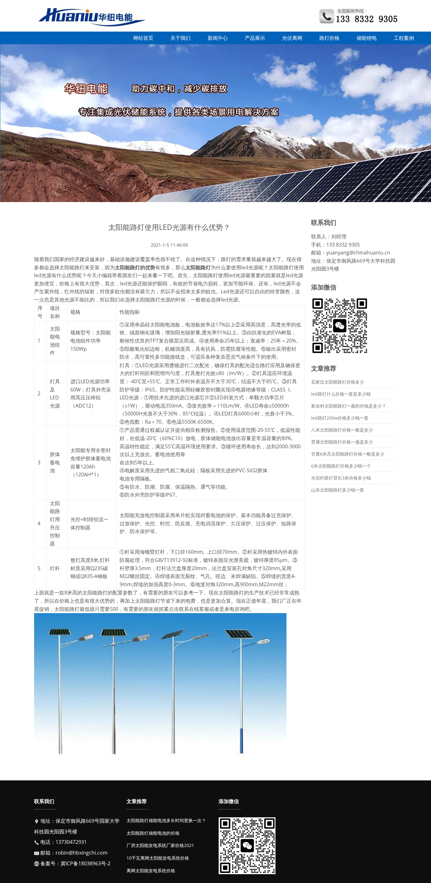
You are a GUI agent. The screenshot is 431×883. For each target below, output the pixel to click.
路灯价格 (329, 37)
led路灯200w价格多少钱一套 (340, 418)
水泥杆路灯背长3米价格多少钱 (341, 478)
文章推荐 (137, 801)
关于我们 (180, 37)
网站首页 (143, 37)
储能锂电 (367, 37)
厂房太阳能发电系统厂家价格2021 (160, 845)
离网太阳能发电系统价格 (151, 871)
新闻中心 (218, 37)
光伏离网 (292, 37)
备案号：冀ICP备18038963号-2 (74, 863)
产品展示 (255, 37)
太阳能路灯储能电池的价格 (153, 833)
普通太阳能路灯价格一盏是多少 (342, 442)
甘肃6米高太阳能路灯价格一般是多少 (347, 454)
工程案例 (404, 37)
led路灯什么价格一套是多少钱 (341, 394)
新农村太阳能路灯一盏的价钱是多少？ (348, 406)
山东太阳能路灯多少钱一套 (337, 490)
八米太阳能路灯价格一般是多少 (342, 430)
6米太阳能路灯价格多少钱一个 (341, 466)
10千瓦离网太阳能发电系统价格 (158, 858)
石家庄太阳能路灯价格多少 (337, 382)
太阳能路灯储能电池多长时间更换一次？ (166, 820)
